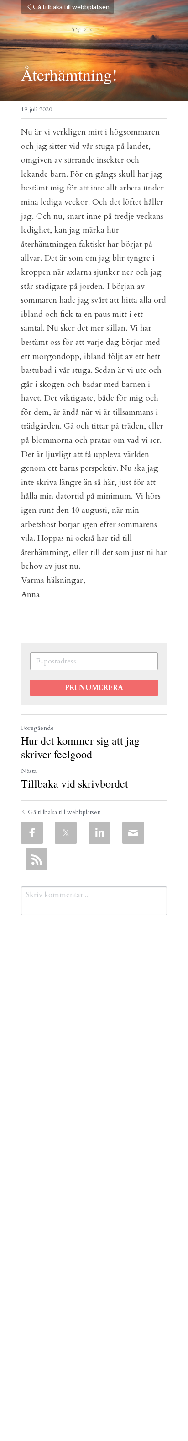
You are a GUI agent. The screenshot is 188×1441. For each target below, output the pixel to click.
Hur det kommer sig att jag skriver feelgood (80, 747)
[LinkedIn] (99, 833)
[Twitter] (66, 833)
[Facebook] (32, 833)
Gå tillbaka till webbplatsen (71, 7)
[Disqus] (94, 1042)
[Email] (133, 833)
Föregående (37, 727)
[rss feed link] (36, 859)
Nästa (29, 771)
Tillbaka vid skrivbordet (74, 783)
